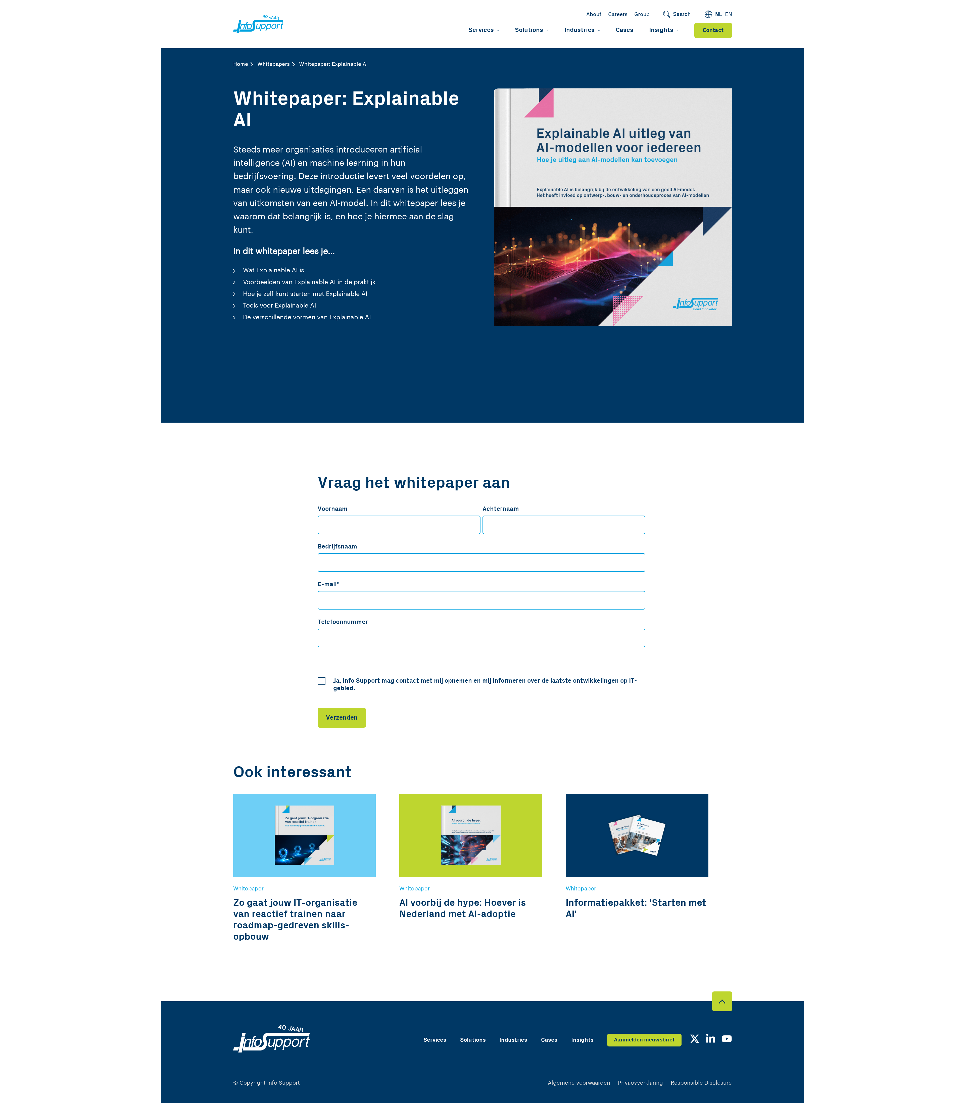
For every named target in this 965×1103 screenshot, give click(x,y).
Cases (624, 30)
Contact (713, 30)
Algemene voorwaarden (579, 1083)
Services (481, 30)
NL (718, 14)
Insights (661, 30)
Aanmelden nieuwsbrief (644, 1039)
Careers (618, 14)
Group (642, 14)
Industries (579, 30)
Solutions (529, 30)
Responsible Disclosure (701, 1083)
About (593, 14)
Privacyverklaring (640, 1083)
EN (728, 14)
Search (682, 14)
